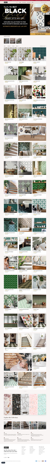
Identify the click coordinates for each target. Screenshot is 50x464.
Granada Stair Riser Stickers (37, 348)
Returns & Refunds (32, 450)
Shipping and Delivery (32, 449)
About (32, 2)
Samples (20, 2)
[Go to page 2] (26, 391)
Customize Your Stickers (42, 448)
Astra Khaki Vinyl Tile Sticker (37, 289)
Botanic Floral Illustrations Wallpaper (24, 328)
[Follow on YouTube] (8, 457)
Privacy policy (23, 450)
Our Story (23, 448)
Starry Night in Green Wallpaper (9, 251)
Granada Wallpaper (21, 232)
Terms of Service (24, 449)
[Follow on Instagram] (5, 457)
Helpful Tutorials (41, 450)
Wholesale (23, 454)
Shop (17, 2)
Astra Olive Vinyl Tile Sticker (37, 251)
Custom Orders (29, 2)
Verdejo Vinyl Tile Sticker (8, 309)
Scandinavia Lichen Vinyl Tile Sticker (24, 309)
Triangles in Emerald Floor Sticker (9, 289)
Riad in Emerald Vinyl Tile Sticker (23, 251)
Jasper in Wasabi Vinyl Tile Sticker (37, 270)
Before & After (24, 2)
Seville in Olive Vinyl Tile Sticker (23, 270)
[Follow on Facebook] (4, 457)
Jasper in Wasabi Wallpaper (8, 328)
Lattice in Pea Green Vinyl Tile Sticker (9, 270)
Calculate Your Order (41, 449)
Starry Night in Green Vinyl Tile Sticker (10, 232)
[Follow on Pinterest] (7, 457)
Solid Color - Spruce (36, 309)
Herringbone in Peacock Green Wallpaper (38, 232)
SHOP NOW (25, 412)
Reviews (40, 454)
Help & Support (31, 448)
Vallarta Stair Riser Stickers (22, 348)
